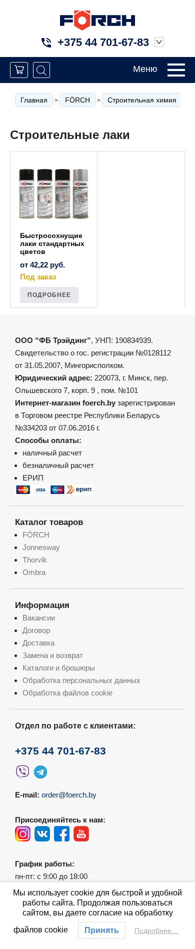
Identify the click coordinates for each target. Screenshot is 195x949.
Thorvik (34, 560)
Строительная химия (142, 100)
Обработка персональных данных (81, 680)
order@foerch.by (69, 794)
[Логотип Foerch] (97, 19)
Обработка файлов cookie (67, 692)
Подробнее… (156, 930)
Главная (34, 100)
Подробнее (49, 295)
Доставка (38, 642)
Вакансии (38, 618)
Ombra (34, 572)
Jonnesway (41, 547)
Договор (36, 630)
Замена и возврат (52, 655)
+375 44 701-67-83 (103, 42)
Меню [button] (145, 69)
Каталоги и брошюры (58, 668)
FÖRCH (77, 100)
